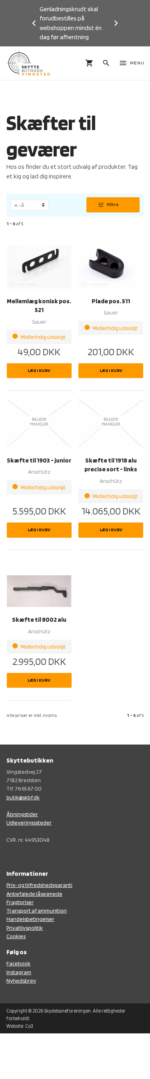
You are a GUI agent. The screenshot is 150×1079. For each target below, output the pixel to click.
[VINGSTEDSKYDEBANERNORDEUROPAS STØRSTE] (28, 63)
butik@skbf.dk (23, 797)
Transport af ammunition (36, 910)
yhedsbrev (23, 980)
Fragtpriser (20, 902)
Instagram (18, 972)
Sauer (39, 321)
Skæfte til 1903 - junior (39, 460)
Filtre (107, 204)
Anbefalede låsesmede (34, 893)
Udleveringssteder (29, 822)
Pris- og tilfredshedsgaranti (39, 884)
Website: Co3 (19, 1026)
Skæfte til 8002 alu (39, 619)
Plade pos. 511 (111, 301)
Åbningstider (22, 814)
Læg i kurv (39, 370)
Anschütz (39, 471)
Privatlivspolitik (24, 927)
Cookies (16, 936)
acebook (19, 963)
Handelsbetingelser (30, 918)
